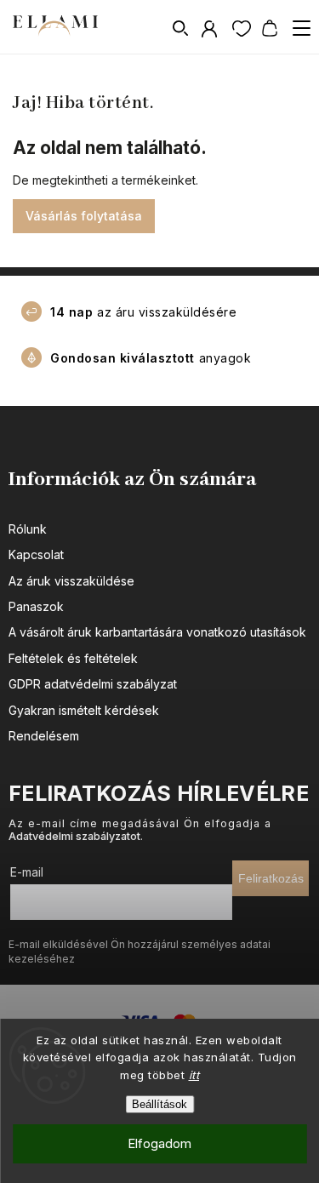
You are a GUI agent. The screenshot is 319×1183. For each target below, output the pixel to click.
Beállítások (159, 1104)
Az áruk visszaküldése (71, 581)
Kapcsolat (36, 554)
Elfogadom (159, 1143)
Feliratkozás (271, 878)
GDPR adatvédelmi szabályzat (93, 684)
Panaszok (36, 606)
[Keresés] (181, 28)
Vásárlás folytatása (84, 216)
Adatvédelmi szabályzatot (74, 836)
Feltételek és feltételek (73, 658)
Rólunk (28, 529)
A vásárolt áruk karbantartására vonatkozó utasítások (157, 632)
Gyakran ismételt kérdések (84, 710)
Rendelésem (44, 736)
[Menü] (301, 28)
